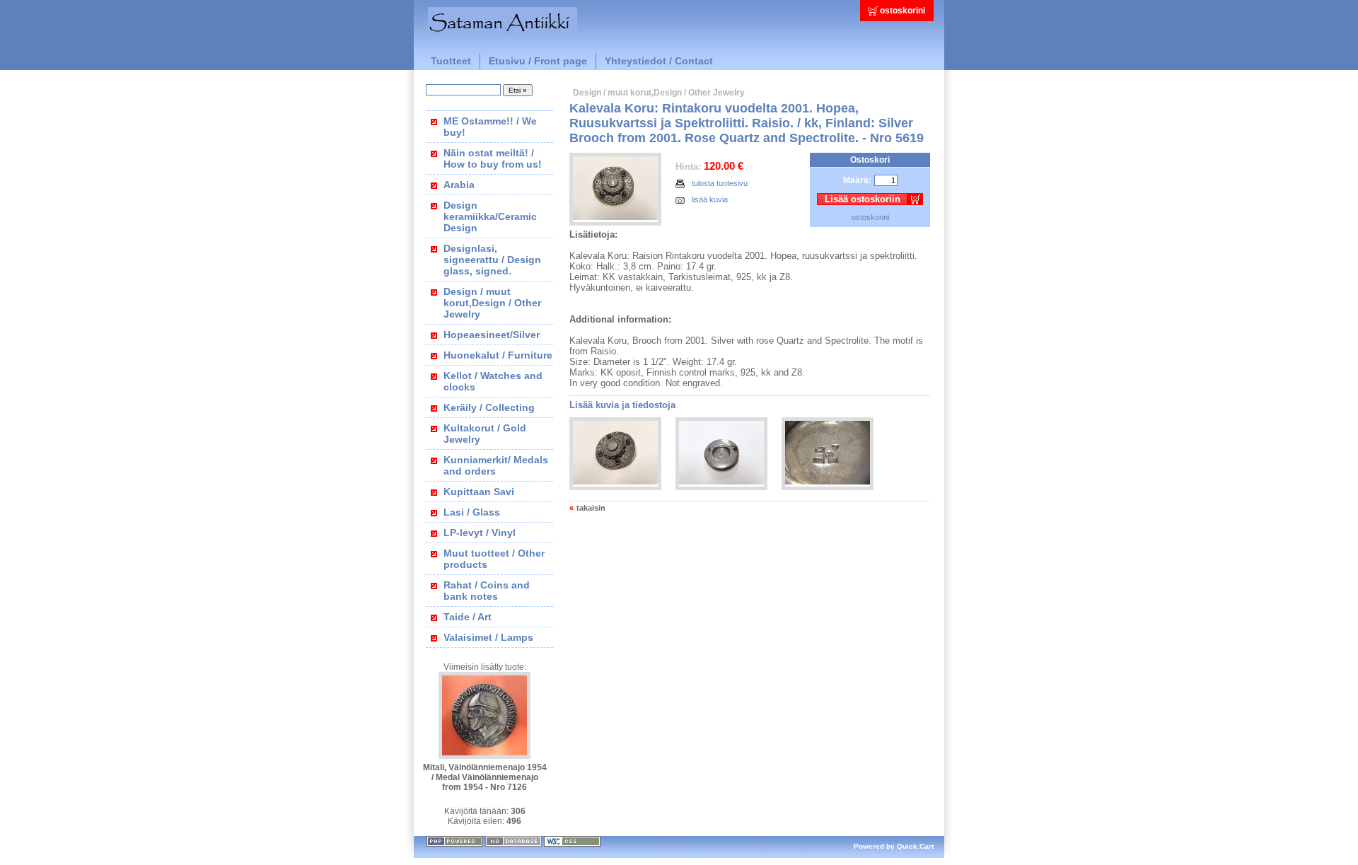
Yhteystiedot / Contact (659, 60)
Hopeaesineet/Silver (491, 334)
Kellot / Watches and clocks (492, 381)
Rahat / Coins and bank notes (486, 590)
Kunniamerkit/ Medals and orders (495, 465)
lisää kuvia (710, 199)
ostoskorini (902, 11)
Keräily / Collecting (489, 407)
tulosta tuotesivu (720, 183)
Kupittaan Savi (478, 491)
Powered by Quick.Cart (894, 846)
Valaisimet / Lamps (488, 637)
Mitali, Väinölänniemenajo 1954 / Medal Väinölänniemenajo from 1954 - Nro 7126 (485, 777)
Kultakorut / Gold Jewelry (484, 433)
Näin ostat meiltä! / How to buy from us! (492, 158)
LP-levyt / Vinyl (479, 532)
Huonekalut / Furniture (497, 355)
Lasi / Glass (471, 512)
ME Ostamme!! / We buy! (490, 126)
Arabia (459, 184)
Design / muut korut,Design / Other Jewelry (492, 303)
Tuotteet (451, 60)
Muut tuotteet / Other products (494, 558)
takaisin (590, 508)
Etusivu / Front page (538, 60)
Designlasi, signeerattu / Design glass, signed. (492, 260)
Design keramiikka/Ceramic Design (490, 216)
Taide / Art (467, 616)
